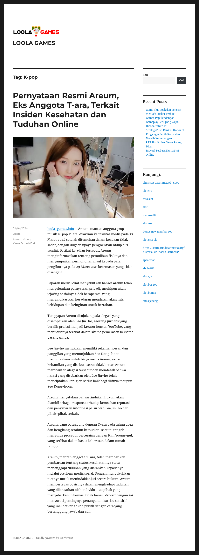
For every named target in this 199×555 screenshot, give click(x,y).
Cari (145, 75)
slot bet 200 (150, 284)
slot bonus (149, 292)
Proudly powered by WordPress (54, 538)
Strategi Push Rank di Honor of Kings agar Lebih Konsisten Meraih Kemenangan (165, 134)
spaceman (149, 260)
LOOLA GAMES (34, 43)
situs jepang (150, 301)
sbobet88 (148, 268)
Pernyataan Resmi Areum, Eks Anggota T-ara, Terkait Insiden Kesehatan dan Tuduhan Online (66, 110)
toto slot (148, 199)
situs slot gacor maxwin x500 (161, 182)
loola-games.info (60, 229)
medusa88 (149, 215)
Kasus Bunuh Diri (24, 243)
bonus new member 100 (157, 231)
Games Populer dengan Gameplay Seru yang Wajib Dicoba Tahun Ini (162, 122)
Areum (17, 239)
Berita (17, 233)
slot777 (147, 191)
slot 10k (147, 223)
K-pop (27, 239)
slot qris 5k (150, 239)
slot (145, 207)
